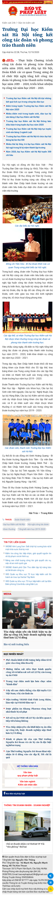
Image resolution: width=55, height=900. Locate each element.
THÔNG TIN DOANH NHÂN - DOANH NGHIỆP (27, 805)
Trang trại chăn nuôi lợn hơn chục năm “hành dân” (28, 683)
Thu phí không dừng (12, 898)
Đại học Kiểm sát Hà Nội (14, 524)
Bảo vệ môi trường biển (16, 644)
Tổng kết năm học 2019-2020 (31, 529)
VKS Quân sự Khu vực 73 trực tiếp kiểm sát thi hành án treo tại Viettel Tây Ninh (28, 575)
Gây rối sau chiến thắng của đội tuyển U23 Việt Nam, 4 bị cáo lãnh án (28, 692)
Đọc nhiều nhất (14, 654)
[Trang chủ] (27, 10)
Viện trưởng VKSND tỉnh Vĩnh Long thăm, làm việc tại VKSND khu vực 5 (28, 701)
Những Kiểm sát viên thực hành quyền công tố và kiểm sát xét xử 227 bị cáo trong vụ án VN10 (28, 672)
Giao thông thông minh (31, 895)
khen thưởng (9, 529)
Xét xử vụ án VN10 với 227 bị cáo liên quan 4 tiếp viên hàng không (28, 719)
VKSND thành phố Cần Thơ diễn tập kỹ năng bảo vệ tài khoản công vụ (28, 568)
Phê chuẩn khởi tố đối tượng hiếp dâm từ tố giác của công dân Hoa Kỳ (28, 661)
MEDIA (7, 594)
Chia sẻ (51, 876)
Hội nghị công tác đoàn (38, 524)
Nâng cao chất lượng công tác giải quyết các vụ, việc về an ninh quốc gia (28, 561)
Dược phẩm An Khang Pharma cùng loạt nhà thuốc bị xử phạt (28, 710)
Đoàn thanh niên (22, 519)
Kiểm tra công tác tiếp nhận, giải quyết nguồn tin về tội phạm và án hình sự (28, 554)
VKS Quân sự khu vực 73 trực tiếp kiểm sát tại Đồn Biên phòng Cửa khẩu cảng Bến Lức (28, 582)
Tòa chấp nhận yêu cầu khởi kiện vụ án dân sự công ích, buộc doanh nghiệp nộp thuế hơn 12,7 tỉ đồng (27, 634)
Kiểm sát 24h (9, 22)
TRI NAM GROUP (11, 895)
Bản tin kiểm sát (26, 22)
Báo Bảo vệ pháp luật (15, 794)
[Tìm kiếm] (51, 889)
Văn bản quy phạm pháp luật (27, 774)
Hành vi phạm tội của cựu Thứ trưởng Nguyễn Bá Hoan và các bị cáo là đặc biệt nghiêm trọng (28, 742)
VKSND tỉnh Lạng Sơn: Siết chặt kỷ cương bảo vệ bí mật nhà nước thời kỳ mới (28, 547)
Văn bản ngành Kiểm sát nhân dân (27, 783)
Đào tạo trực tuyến (33, 898)
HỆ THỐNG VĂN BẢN (27, 766)
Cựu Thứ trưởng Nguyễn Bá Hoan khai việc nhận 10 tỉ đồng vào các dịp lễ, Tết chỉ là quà (28, 754)
